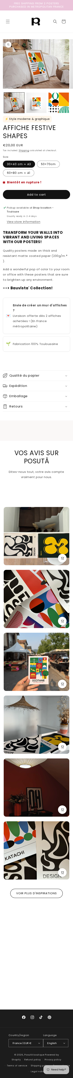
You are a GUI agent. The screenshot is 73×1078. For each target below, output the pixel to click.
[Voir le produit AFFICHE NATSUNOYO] (62, 621)
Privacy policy (53, 1059)
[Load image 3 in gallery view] (58, 103)
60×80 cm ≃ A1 (18, 173)
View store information (23, 222)
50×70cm (48, 164)
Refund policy (32, 1059)
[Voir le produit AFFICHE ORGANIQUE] (62, 558)
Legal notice (38, 1071)
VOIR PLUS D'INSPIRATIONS (36, 893)
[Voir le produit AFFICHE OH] (62, 809)
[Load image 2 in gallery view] (36, 103)
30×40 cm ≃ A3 (19, 164)
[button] (8, 21)
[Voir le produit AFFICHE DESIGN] (62, 747)
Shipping (24, 150)
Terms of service (17, 1065)
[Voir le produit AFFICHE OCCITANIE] (62, 684)
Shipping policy (40, 1065)
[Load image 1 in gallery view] (14, 103)
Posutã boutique (34, 1054)
